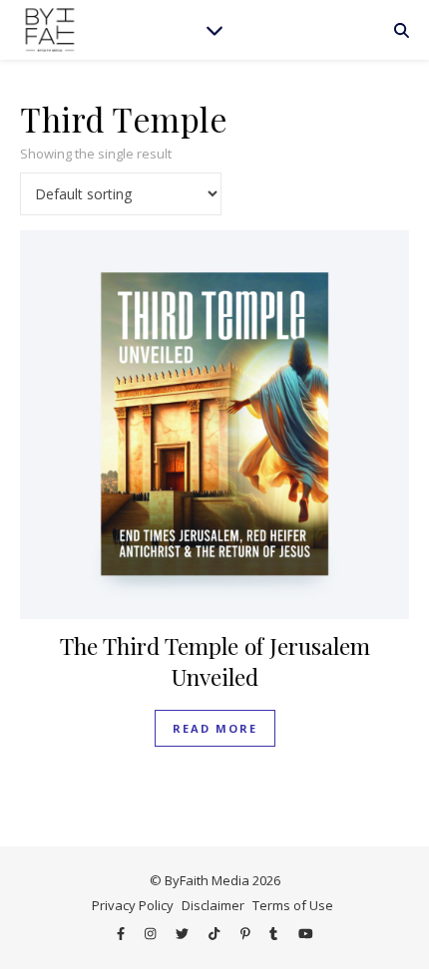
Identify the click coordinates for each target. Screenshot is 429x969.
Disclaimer (213, 905)
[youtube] (305, 934)
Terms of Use (292, 905)
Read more (215, 728)
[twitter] (184, 934)
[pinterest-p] (246, 934)
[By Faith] (50, 30)
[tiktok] (215, 934)
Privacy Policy (133, 905)
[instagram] (152, 934)
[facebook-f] (122, 934)
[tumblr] (274, 934)
